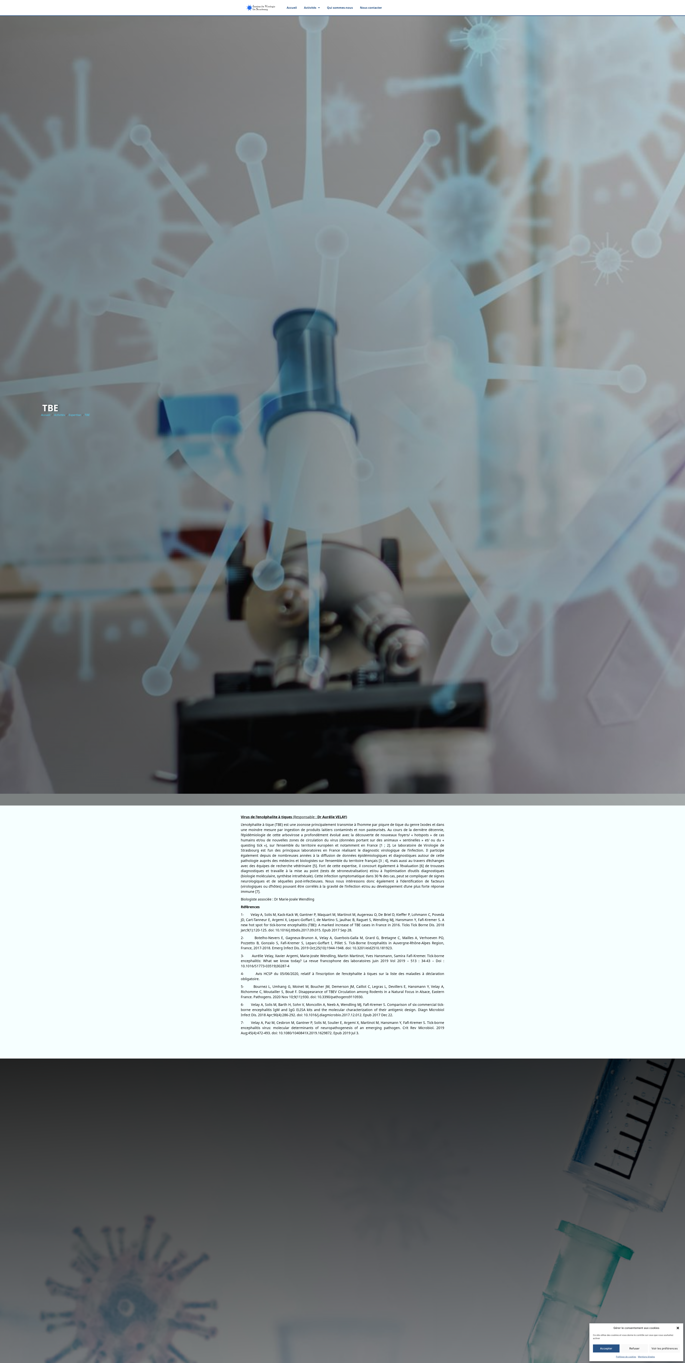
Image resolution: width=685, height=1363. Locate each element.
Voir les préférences (664, 1348)
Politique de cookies (626, 1356)
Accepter (606, 1348)
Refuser (634, 1348)
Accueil (292, 8)
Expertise (75, 415)
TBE (87, 415)
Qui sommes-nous (340, 8)
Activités (59, 415)
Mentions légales (646, 1356)
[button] (678, 1328)
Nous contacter (371, 8)
